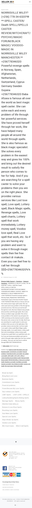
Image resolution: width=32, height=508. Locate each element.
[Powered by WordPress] (15, 505)
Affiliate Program (15, 467)
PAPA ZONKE (6, 346)
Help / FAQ (12, 468)
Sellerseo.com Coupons (11, 489)
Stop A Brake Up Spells (17, 364)
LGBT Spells (10, 355)
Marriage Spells (25, 358)
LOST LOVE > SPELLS (19, 355)
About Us (12, 466)
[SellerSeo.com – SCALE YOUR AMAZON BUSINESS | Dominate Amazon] (7, 2)
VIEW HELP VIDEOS (8, 484)
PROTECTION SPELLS (13, 360)
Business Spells (5, 351)
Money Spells (4, 360)
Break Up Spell (12, 349)
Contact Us (13, 470)
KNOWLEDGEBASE (8, 487)
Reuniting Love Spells (10, 362)
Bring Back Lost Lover (22, 349)
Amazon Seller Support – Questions (11, 281)
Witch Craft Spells (17, 366)
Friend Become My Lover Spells (14, 353)
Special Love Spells (6, 364)
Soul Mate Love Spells (21, 362)
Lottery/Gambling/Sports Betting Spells (11, 358)
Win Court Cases (9, 366)
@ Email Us (12, 458)
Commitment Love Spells (16, 351)
